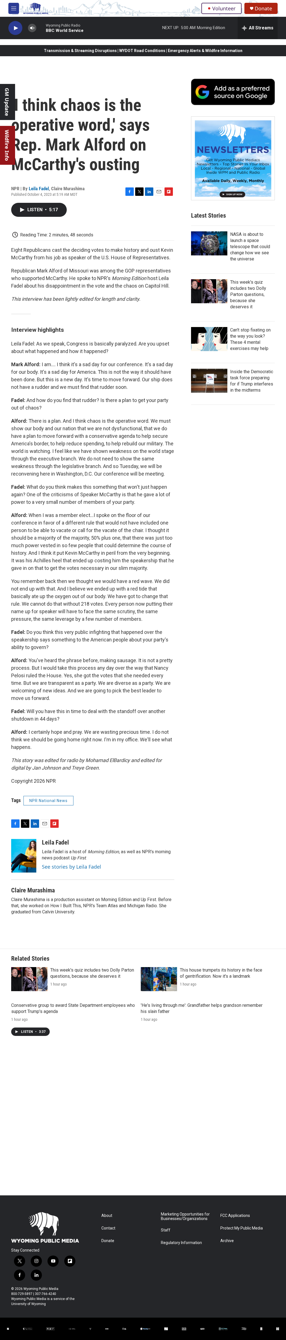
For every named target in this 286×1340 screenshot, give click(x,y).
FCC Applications (235, 1216)
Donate (263, 8)
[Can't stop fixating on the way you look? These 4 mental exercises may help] (209, 339)
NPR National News (48, 800)
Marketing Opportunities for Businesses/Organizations (185, 1216)
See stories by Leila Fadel (71, 866)
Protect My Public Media (241, 1228)
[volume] (32, 28)
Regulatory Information (181, 1243)
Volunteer (223, 8)
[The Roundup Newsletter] (233, 158)
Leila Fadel (39, 188)
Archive (227, 1241)
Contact (108, 1228)
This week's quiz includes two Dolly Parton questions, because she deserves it (248, 294)
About (106, 1216)
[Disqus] (143, 1120)
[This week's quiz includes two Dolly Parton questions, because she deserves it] (209, 291)
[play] (15, 28)
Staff (165, 1230)
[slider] (41, 28)
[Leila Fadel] (23, 856)
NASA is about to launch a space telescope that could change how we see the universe (250, 247)
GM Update (7, 102)
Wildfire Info (7, 145)
